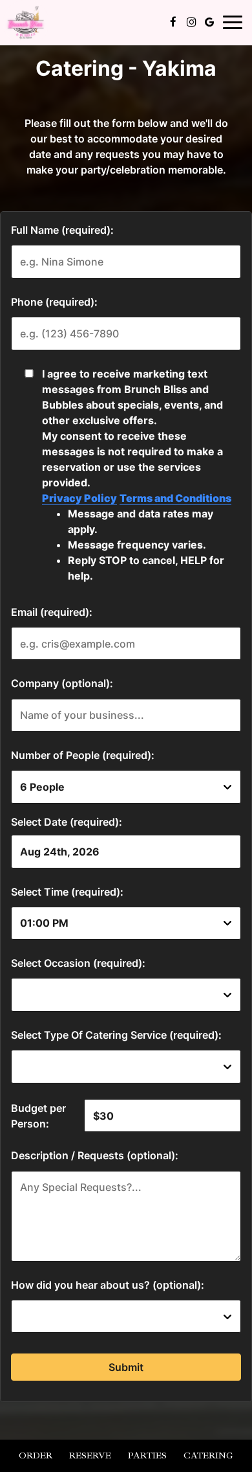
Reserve (90, 1455)
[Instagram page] (191, 22)
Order (35, 1455)
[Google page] (209, 22)
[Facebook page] (173, 22)
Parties (147, 1455)
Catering (208, 1455)
